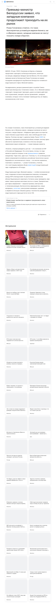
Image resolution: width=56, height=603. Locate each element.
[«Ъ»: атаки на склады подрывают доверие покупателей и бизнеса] (16, 404)
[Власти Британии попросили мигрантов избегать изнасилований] (40, 451)
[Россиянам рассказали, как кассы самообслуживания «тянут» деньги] (40, 264)
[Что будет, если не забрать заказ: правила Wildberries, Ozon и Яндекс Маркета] (16, 474)
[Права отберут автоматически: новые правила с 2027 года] (16, 264)
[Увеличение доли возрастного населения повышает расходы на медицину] (40, 544)
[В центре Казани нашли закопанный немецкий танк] (40, 357)
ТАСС (15, 6)
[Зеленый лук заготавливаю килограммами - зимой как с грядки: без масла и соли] (40, 427)
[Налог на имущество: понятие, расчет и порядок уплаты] (40, 520)
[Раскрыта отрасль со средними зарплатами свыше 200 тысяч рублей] (16, 544)
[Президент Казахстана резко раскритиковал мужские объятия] (40, 381)
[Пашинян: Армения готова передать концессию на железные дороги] (40, 287)
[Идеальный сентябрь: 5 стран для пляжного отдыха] (16, 567)
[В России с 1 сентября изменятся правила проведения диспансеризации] (40, 334)
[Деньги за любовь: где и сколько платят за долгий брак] (16, 287)
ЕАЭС (41, 137)
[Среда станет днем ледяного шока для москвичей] (40, 567)
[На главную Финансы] (9, 1)
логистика (16, 188)
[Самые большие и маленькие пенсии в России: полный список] (16, 241)
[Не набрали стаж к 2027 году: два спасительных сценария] (16, 590)
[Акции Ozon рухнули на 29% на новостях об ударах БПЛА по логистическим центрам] (40, 590)
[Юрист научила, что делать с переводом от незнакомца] (16, 381)
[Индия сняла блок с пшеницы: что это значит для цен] (40, 404)
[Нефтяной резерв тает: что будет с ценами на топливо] (40, 311)
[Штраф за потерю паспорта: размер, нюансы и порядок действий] (16, 357)
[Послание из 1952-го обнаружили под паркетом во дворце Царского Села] (40, 241)
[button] (28, 52)
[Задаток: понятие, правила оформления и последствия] (40, 474)
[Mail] (5, 1)
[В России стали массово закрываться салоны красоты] (16, 334)
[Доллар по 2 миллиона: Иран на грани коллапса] (16, 427)
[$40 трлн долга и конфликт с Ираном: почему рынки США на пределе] (16, 520)
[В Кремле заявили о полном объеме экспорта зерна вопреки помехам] (16, 497)
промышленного (33, 153)
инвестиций (32, 165)
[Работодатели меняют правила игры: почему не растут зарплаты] (40, 497)
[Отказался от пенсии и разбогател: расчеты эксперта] (16, 311)
